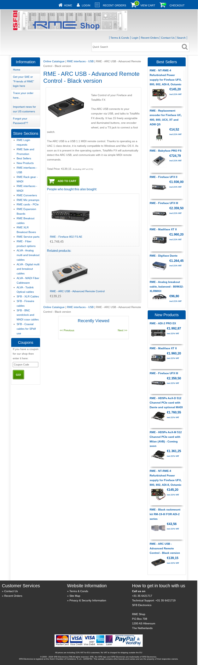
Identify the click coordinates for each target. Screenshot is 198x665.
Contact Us (168, 37)
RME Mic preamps (28, 199)
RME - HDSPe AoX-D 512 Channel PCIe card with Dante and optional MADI (166, 403)
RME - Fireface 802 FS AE (66, 236)
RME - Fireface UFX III (164, 203)
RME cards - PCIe (28, 204)
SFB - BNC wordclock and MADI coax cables (28, 315)
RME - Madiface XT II (163, 229)
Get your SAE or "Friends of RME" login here (23, 81)
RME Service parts (28, 236)
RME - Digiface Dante (164, 255)
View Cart (147, 5)
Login (86, 5)
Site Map (74, 595)
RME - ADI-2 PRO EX (163, 323)
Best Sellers (24, 158)
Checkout (177, 5)
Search (181, 37)
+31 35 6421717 (142, 595)
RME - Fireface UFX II (163, 176)
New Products (25, 163)
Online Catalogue (54, 61)
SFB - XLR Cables (28, 296)
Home (68, 5)
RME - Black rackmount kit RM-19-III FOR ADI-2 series (165, 514)
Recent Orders (114, 5)
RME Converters (27, 195)
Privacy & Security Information (87, 600)
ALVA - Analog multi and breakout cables (28, 255)
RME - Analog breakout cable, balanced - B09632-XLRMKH (167, 286)
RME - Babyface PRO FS (165, 150)
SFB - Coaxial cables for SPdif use (26, 329)
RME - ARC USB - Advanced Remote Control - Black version (165, 548)
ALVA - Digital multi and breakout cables (28, 269)
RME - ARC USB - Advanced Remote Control (77, 291)
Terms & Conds (119, 37)
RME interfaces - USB (80, 61)
